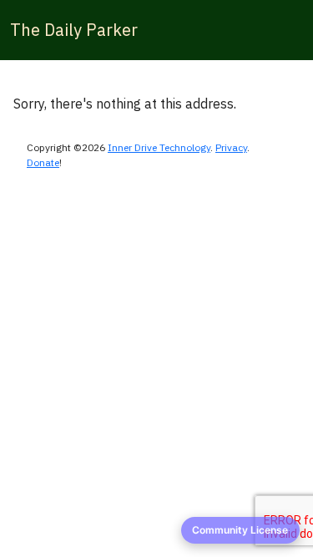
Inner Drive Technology (159, 147)
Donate (43, 162)
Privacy (231, 147)
